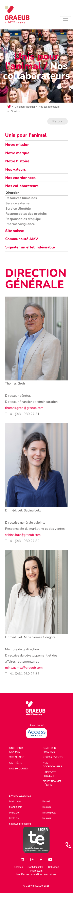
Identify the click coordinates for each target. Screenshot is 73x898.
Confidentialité (35, 867)
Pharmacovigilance (20, 224)
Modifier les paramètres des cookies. (36, 874)
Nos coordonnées (20, 177)
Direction (12, 193)
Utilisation (53, 867)
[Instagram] (32, 858)
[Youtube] (50, 858)
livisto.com (15, 801)
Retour (57, 121)
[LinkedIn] (23, 858)
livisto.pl (46, 807)
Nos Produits (18, 768)
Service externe (17, 203)
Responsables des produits (26, 213)
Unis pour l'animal (16, 750)
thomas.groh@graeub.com (24, 408)
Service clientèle (18, 208)
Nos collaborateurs (49, 106)
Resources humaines (21, 198)
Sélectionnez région (52, 783)
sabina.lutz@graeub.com (23, 535)
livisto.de (14, 812)
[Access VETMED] (36, 733)
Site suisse (14, 230)
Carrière (15, 763)
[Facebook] (41, 858)
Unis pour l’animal (25, 106)
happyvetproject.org (20, 823)
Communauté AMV (21, 238)
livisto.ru (47, 818)
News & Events (52, 757)
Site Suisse (16, 757)
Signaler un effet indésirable (30, 247)
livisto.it (46, 801)
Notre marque (17, 153)
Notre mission (17, 144)
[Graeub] (21, 15)
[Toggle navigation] (65, 20)
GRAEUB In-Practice (50, 750)
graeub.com (15, 807)
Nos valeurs (15, 169)
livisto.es (14, 818)
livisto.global (49, 812)
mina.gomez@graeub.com (24, 667)
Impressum (36, 870)
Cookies (18, 867)
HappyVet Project (49, 774)
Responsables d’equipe (23, 219)
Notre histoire (17, 161)
